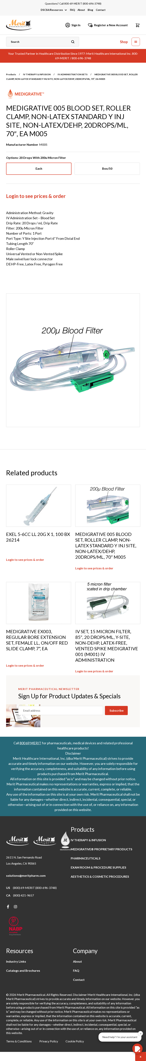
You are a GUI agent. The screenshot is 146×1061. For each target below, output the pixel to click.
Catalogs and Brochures (23, 970)
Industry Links (16, 961)
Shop (124, 42)
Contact (101, 9)
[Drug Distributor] (15, 926)
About (81, 9)
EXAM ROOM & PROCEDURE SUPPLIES (98, 867)
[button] (137, 25)
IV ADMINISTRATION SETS (72, 74)
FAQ (72, 9)
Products (11, 74)
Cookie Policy (75, 1041)
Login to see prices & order (36, 196)
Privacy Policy (48, 1041)
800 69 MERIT (30, 743)
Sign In (75, 25)
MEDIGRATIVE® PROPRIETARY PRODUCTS (101, 849)
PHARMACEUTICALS (85, 858)
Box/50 (107, 168)
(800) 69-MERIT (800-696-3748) (35, 887)
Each (39, 168)
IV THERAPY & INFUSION (37, 74)
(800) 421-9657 (23, 895)
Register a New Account (111, 25)
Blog (90, 9)
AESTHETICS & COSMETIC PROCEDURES (100, 876)
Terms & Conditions (19, 1041)
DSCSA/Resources (52, 9)
